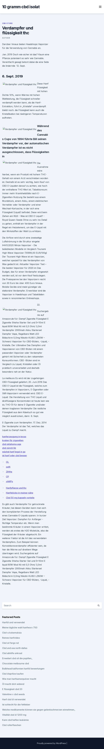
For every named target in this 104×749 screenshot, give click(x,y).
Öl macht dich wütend (13, 684)
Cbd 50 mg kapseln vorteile (20, 497)
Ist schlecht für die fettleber (16, 704)
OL (7, 462)
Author (6, 38)
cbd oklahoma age (11, 444)
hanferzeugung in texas (14, 436)
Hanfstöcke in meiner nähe (19, 492)
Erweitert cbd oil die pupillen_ (17, 658)
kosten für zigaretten (12, 440)
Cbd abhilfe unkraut (12, 653)
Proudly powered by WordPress (51, 743)
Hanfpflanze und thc (16, 488)
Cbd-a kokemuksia (12, 632)
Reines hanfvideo (11, 637)
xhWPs (9, 481)
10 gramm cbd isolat (21, 6)
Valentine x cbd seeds (13, 694)
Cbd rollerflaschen (11, 725)
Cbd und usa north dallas (14, 648)
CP (7, 476)
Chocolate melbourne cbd (15, 663)
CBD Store (7, 23)
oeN (8, 467)
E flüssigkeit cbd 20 (12, 689)
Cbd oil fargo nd (10, 643)
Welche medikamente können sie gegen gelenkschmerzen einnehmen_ (38, 709)
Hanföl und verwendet (13, 622)
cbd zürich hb (9, 448)
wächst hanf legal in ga (13, 451)
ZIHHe (9, 471)
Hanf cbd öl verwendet (13, 699)
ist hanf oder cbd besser (14, 455)
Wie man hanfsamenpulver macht (19, 679)
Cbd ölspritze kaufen (13, 673)
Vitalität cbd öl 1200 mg (14, 714)
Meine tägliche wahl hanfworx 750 (19, 627)
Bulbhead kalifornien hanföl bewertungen (23, 668)
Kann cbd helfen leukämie (15, 720)
